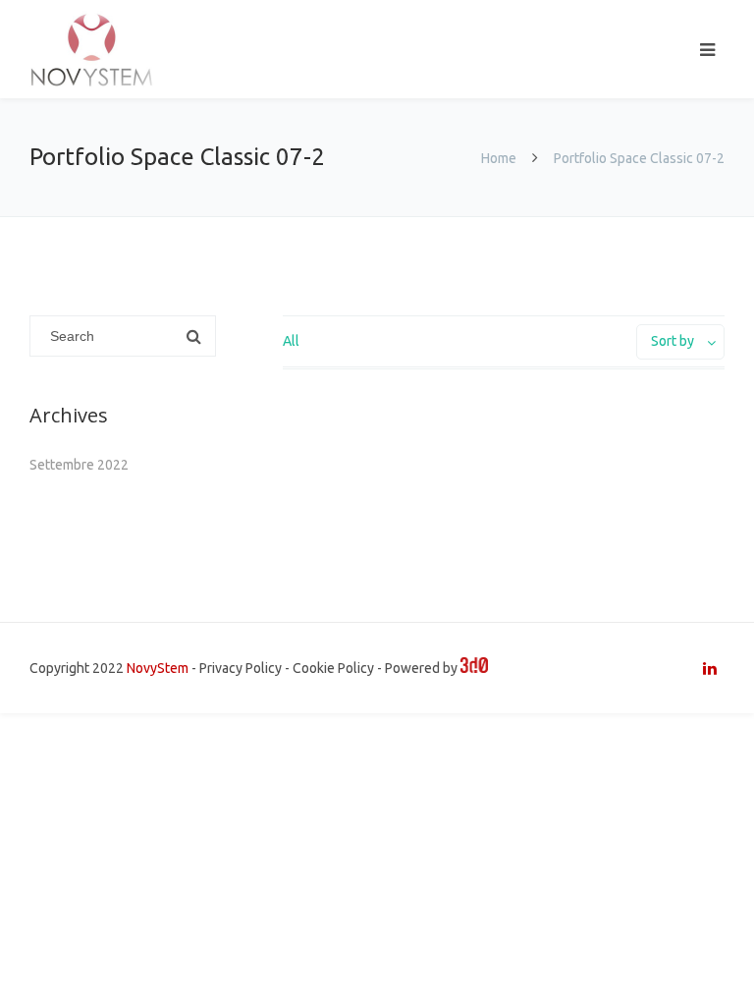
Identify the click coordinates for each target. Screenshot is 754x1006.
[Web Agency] (474, 668)
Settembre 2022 (79, 465)
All (291, 341)
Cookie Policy (333, 668)
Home (498, 158)
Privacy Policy (240, 668)
